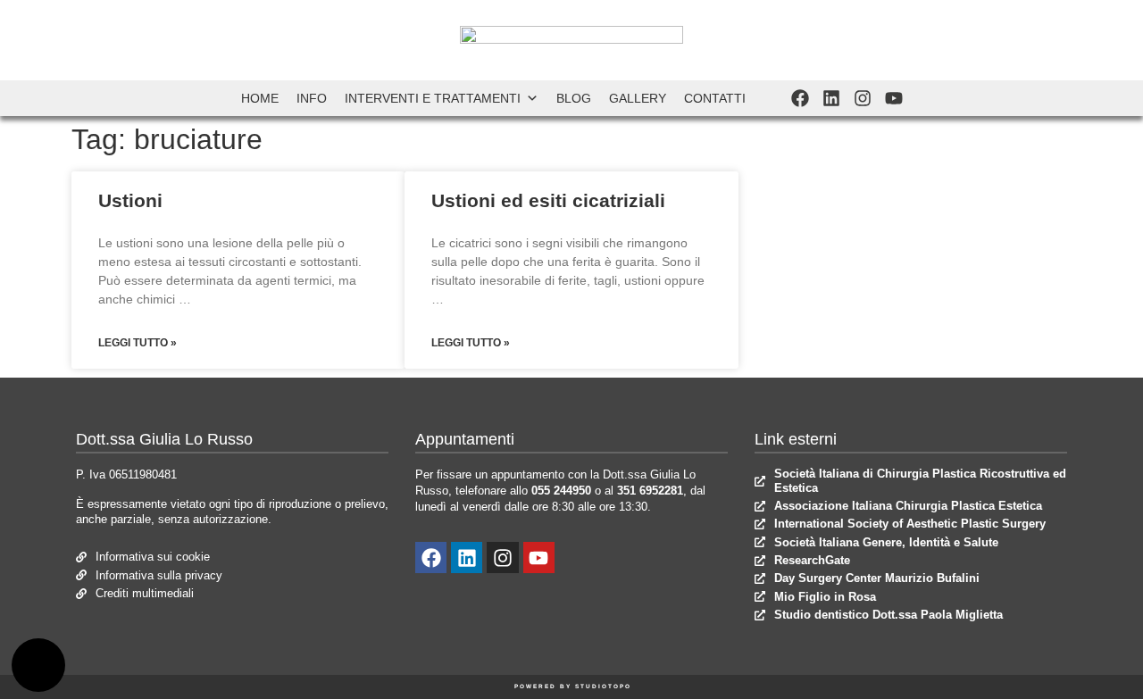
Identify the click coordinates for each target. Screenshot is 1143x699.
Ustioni (130, 200)
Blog (573, 98)
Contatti (715, 98)
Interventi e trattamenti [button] (433, 98)
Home (260, 98)
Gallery (637, 98)
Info (311, 98)
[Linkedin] (831, 98)
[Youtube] (894, 98)
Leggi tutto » (137, 343)
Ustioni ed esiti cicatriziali (548, 200)
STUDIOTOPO (603, 686)
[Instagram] (863, 98)
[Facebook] (800, 98)
